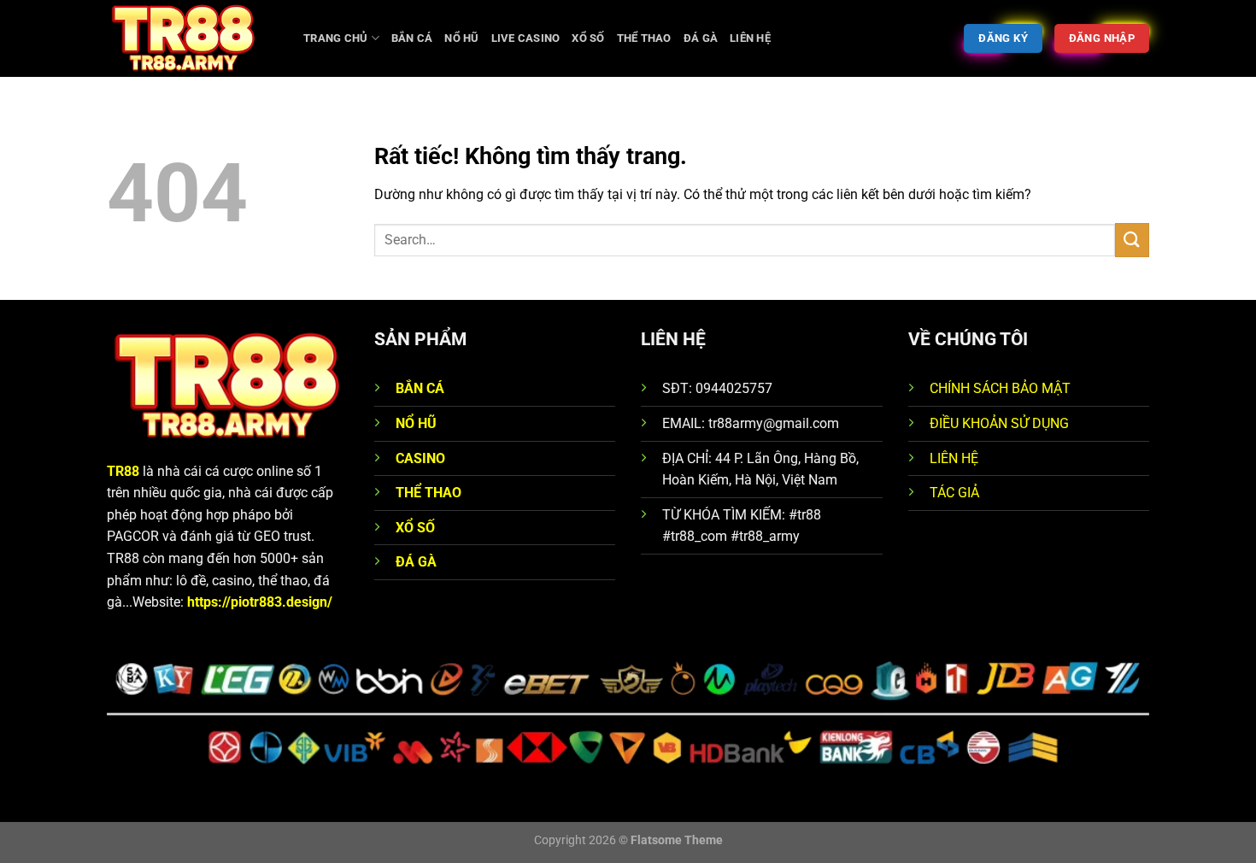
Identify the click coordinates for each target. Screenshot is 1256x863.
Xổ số (588, 38)
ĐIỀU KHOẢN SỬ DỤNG (999, 423)
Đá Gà (701, 38)
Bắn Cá (412, 38)
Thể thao (644, 38)
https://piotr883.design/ (259, 602)
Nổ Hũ (461, 38)
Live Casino (526, 38)
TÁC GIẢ (954, 492)
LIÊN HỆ (954, 458)
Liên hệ (750, 38)
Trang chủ (335, 38)
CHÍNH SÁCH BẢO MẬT (1000, 388)
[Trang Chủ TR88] (192, 38)
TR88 (123, 471)
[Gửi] (1132, 239)
